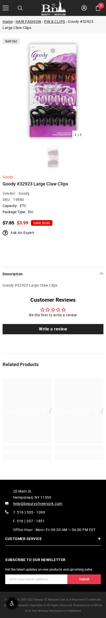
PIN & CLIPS (54, 21)
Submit (84, 579)
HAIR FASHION (28, 21)
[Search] (20, 8)
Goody (8, 177)
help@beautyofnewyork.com (37, 504)
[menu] (6, 8)
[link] (27, 447)
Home (8, 21)
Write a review (53, 329)
